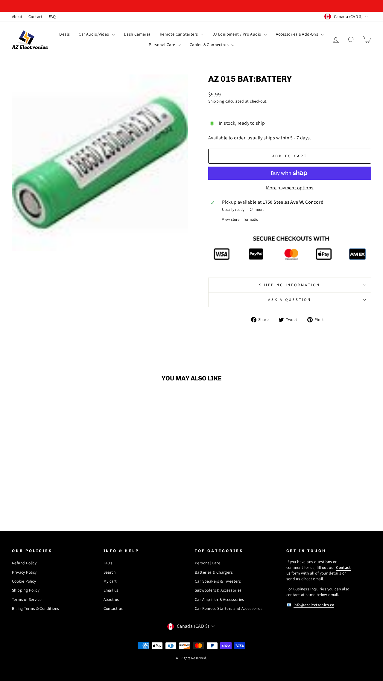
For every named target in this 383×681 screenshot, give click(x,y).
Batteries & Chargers (214, 572)
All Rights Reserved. (191, 658)
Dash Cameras (137, 34)
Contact (35, 16)
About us (111, 599)
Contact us (113, 608)
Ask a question (289, 299)
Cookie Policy (24, 581)
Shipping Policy (25, 590)
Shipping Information (289, 284)
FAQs (53, 16)
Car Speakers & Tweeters (218, 581)
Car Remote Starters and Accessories (228, 608)
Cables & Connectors (210, 44)
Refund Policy (24, 563)
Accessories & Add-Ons (297, 34)
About (17, 16)
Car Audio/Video (94, 34)
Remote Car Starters (179, 34)
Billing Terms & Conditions (35, 608)
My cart (110, 581)
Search (110, 572)
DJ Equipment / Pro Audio (237, 34)
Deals (64, 34)
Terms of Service (27, 599)
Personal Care (162, 44)
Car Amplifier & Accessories (219, 599)
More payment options (290, 188)
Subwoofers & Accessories (218, 590)
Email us (111, 590)
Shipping (216, 101)
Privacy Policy (24, 572)
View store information (241, 219)
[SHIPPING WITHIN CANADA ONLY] (191, 6)
